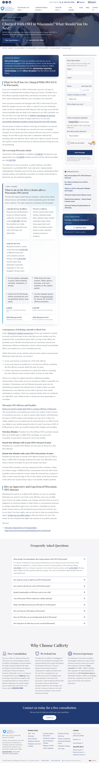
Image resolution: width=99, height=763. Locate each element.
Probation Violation (64, 746)
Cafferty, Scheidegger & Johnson (42, 115)
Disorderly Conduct (49, 738)
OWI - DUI (31, 733)
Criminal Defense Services (15, 17)
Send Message (80, 152)
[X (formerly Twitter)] (6, 2)
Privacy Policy (45, 760)
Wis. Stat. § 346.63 (19, 48)
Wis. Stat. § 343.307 (55, 48)
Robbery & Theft (48, 746)
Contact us (49, 718)
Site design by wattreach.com (72, 760)
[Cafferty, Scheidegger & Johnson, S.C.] (7, 8)
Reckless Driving (63, 733)
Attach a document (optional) (78, 123)
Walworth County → (79, 755)
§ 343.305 (11, 160)
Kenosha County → (79, 752)
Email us (82, 2)
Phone (69, 86)
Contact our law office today (19, 515)
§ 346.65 (20, 157)
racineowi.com (47, 296)
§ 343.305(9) (73, 568)
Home (4, 17)
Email (69, 78)
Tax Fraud (61, 749)
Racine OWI (16, 752)
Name (69, 69)
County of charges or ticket (76, 95)
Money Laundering (64, 739)
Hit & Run (61, 736)
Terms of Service (55, 760)
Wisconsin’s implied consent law (20, 333)
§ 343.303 (24, 249)
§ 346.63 (39, 154)
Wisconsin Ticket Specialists (10, 754)
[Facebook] (3, 2)
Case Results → (78, 743)
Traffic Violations (48, 748)
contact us (22, 676)
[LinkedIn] (10, 2)
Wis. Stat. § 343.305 (42, 48)
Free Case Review (11, 40)
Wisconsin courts (66, 48)
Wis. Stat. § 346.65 (31, 48)
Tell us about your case (75, 104)
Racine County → (78, 750)
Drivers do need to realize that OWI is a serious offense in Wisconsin (29, 409)
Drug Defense (32, 739)
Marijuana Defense (34, 741)
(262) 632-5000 (69, 2)
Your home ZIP (86, 86)
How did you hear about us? (76, 131)
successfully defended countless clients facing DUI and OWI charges (29, 121)
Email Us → (76, 739)
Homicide (31, 736)
